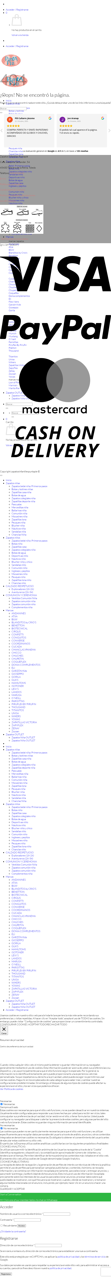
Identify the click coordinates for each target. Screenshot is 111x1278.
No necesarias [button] (7, 1125)
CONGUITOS (19, 637)
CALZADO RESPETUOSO (20, 586)
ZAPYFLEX (17, 725)
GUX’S (15, 679)
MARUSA (17, 695)
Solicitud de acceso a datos (14, 238)
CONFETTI (18, 634)
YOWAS (16, 719)
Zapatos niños (13, 537)
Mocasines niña (19, 516)
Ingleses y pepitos (21, 570)
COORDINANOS (21, 643)
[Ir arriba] (1, 475)
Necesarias (9, 1104)
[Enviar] (1, 112)
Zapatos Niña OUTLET (23, 737)
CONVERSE (18, 640)
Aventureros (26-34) (22, 592)
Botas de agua (19, 495)
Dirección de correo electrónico (17, 1245)
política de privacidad (68, 1256)
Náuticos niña (19, 528)
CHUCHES (17, 655)
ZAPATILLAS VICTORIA (24, 722)
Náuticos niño (19, 558)
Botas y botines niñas (22, 489)
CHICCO (16, 652)
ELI (13, 667)
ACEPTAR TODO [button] (37, 1024)
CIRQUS (16, 631)
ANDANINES (19, 613)
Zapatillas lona (19, 519)
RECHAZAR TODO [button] (57, 1024)
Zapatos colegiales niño (24, 549)
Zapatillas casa (19, 546)
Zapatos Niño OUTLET (23, 740)
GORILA (16, 676)
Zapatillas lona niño (21, 579)
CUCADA (17, 646)
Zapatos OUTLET (15, 734)
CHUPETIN (18, 658)
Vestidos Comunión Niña (24, 598)
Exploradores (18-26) (23, 589)
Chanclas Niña (19, 534)
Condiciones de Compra (12, 189)
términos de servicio (95, 1256)
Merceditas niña (20, 507)
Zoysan (15, 731)
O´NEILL (16, 698)
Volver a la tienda (20, 35)
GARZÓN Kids (19, 670)
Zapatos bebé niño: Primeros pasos (29, 540)
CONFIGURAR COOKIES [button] (13, 1024)
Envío (3, 178)
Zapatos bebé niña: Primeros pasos (29, 486)
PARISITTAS (18, 701)
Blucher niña (18, 525)
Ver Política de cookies (11, 1088)
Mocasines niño (19, 573)
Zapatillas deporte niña (23, 501)
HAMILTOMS (19, 682)
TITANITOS (18, 710)
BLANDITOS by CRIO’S (24, 622)
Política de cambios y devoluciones (17, 195)
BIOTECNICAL (20, 628)
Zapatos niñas (13, 483)
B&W (14, 619)
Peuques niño (18, 576)
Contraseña (7, 1219)
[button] (17, 9)
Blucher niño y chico (22, 561)
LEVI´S (15, 688)
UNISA (15, 713)
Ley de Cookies (8, 200)
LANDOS (17, 691)
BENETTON (18, 625)
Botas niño (17, 543)
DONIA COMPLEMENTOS (26, 664)
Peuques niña (18, 522)
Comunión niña (19, 513)
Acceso (21, 1226)
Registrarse (6, 1274)
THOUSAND (18, 707)
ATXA (14, 616)
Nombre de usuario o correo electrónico (21, 1213)
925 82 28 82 (17, 173)
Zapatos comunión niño (24, 604)
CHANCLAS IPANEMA (24, 649)
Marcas (9, 236)
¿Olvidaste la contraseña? (13, 1231)
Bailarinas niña (19, 510)
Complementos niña (22, 607)
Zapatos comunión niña (23, 601)
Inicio (8, 100)
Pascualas (17, 504)
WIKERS (16, 716)
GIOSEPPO (18, 673)
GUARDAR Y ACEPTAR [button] (12, 1188)
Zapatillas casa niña (21, 492)
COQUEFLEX (19, 661)
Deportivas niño (20, 555)
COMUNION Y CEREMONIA (21, 595)
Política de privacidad (11, 184)
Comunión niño (19, 567)
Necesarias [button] (6, 1101)
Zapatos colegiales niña (23, 498)
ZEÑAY (15, 728)
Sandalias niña (19, 531)
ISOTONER (18, 685)
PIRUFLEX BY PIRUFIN (24, 704)
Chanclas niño (19, 583)
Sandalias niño (19, 564)
